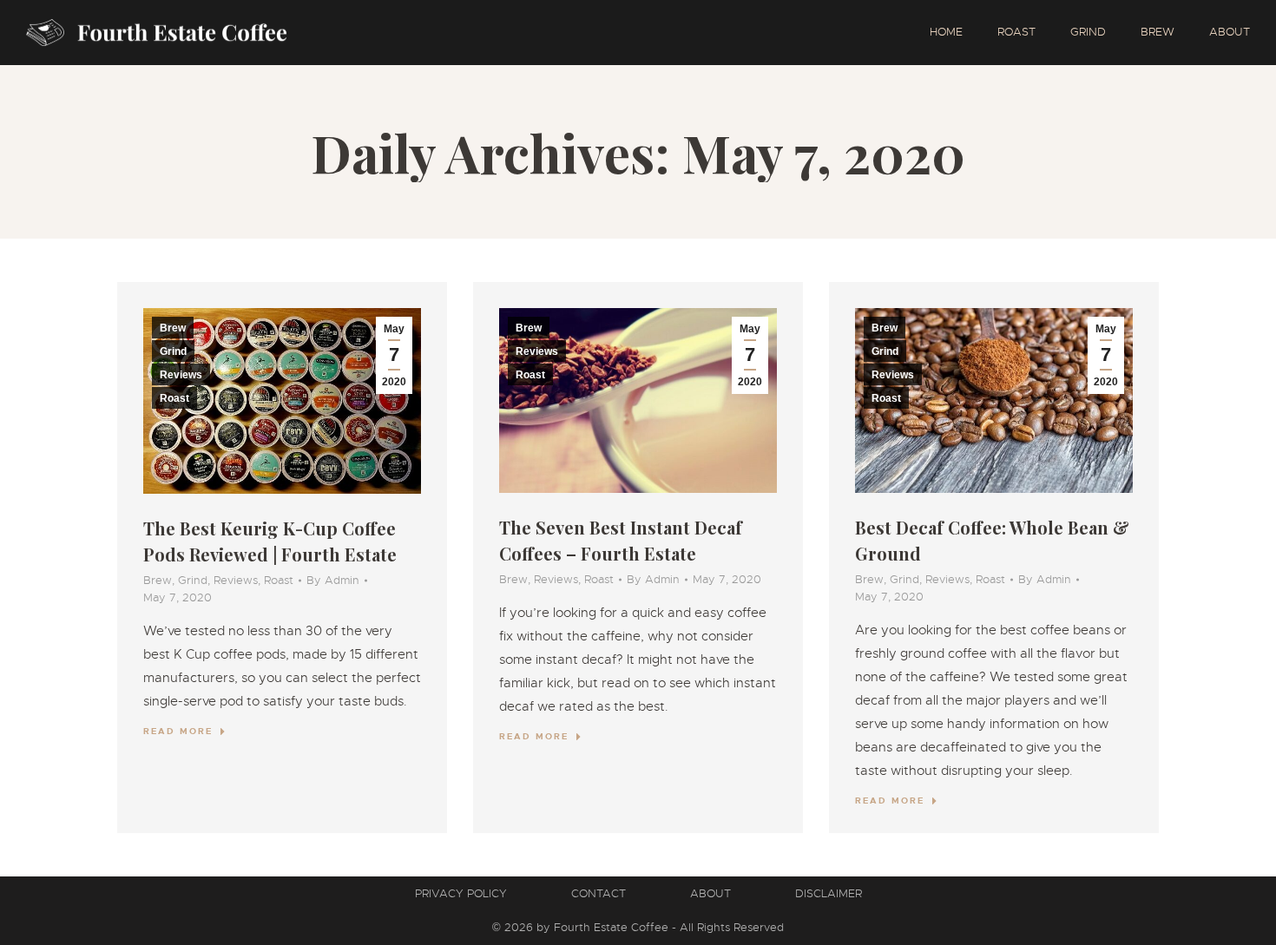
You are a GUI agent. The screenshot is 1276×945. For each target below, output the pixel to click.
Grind (173, 351)
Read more (178, 731)
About (710, 893)
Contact (598, 893)
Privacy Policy (461, 893)
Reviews (181, 375)
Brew (173, 328)
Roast (174, 398)
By (332, 580)
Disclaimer (828, 893)
